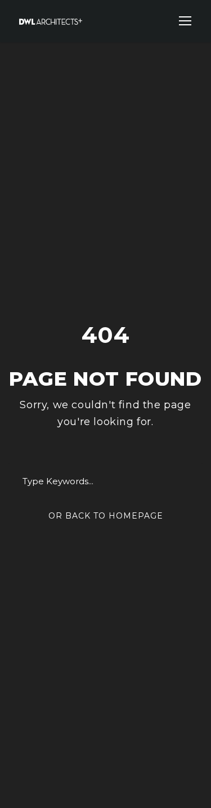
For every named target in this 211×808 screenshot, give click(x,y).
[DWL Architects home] (50, 21)
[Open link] (185, 21)
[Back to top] (181, 778)
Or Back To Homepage (105, 516)
